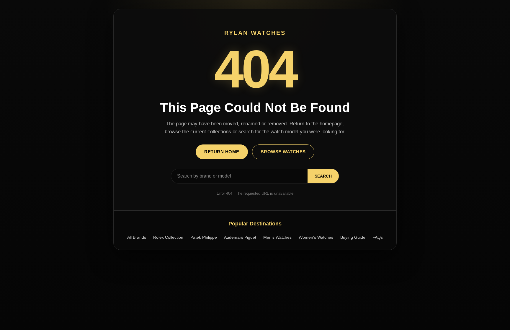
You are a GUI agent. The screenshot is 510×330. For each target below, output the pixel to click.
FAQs (377, 237)
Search (323, 176)
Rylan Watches (255, 33)
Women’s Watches (316, 237)
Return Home (221, 151)
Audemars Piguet (240, 237)
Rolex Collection (168, 237)
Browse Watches (283, 151)
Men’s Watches (277, 237)
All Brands (136, 237)
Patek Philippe (203, 237)
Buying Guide (352, 237)
